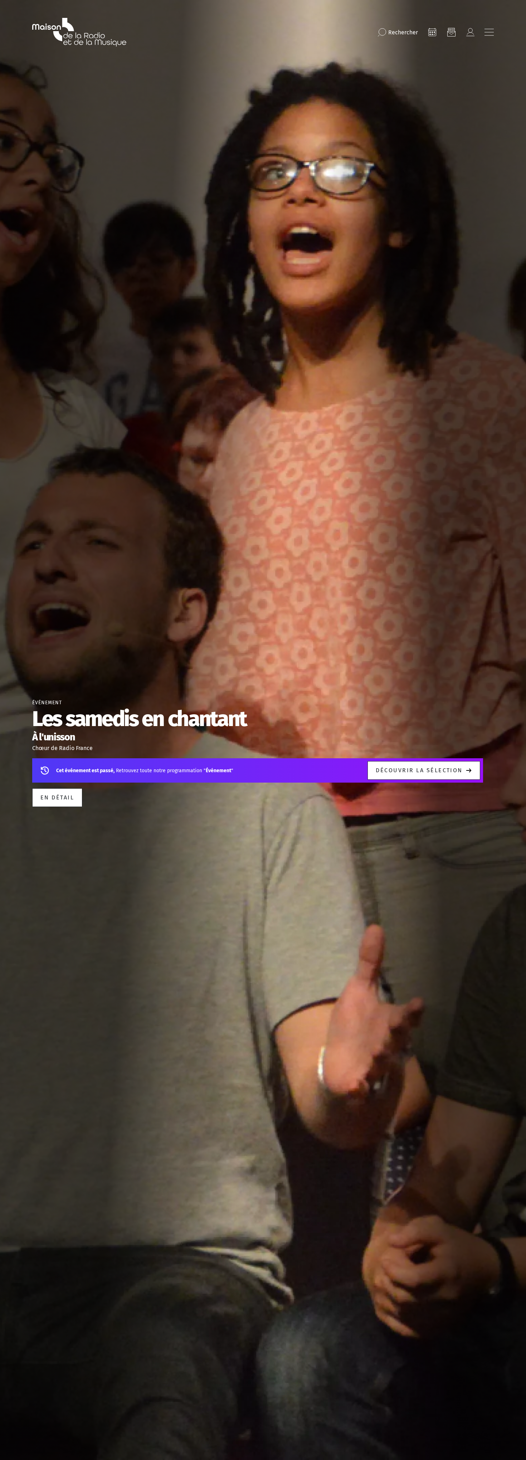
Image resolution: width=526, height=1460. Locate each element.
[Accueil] (79, 32)
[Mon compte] (470, 32)
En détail (57, 797)
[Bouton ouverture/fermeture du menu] (489, 32)
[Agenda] (432, 32)
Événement (47, 703)
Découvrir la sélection (419, 770)
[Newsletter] (451, 32)
